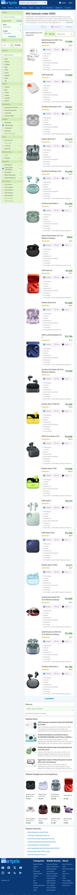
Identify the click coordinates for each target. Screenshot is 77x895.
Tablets (31, 7)
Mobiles (24, 7)
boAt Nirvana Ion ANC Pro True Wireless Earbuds (55, 795)
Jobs (63, 871)
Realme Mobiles (51, 869)
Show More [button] (12, 36)
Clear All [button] (19, 21)
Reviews (10, 7)
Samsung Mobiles (52, 864)
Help (63, 876)
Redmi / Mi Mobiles (53, 866)
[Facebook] (8, 867)
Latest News (66, 885)
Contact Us (65, 873)
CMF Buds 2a (68, 795)
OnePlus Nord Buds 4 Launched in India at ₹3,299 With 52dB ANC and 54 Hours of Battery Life (55, 736)
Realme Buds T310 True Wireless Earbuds (42, 795)
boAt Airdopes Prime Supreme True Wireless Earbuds (43, 820)
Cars (34, 869)
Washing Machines (39, 885)
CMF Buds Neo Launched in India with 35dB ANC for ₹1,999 (55, 723)
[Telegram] (8, 872)
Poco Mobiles (51, 885)
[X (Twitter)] (14, 867)
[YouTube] (20, 867)
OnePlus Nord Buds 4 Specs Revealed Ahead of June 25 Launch (55, 748)
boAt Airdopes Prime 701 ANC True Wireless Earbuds (30, 820)
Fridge (35, 883)
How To (17, 7)
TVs (43, 7)
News (4, 7)
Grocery (35, 887)
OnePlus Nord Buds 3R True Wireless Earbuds (30, 795)
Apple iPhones (51, 880)
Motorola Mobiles (52, 873)
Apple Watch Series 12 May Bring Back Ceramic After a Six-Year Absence (55, 761)
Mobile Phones (38, 864)
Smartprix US (5, 880)
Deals (35, 890)
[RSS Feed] (14, 872)
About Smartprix (67, 864)
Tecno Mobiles (51, 887)
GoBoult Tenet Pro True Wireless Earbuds (55, 820)
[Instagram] (2, 872)
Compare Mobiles (67, 883)
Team (64, 866)
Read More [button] (69, 22)
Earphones (36, 871)
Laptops (37, 7)
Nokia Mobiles (51, 890)
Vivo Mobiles (51, 871)
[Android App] (20, 872)
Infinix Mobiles (51, 883)
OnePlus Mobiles (52, 876)
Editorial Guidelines (68, 869)
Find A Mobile (66, 880)
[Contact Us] (2, 867)
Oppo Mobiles (51, 878)
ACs (34, 880)
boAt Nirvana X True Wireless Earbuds (68, 820)
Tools (64, 878)
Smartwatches (37, 873)
